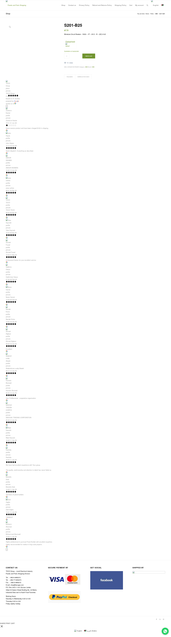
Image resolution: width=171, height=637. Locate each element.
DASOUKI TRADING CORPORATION (18, 417)
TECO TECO (10, 210)
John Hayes (10, 143)
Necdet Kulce (10, 319)
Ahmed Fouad (10, 252)
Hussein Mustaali (11, 390)
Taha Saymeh (10, 230)
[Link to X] (160, 619)
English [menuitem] (79, 631)
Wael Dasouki (10, 438)
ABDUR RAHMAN (12, 168)
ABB (86, 67)
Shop (8, 13)
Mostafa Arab (10, 487)
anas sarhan (10, 188)
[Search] (147, 5)
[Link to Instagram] (163, 619)
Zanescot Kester (11, 120)
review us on (10, 103)
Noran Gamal (10, 297)
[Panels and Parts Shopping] (16, 5)
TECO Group (10, 93)
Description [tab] (70, 77)
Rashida (8, 457)
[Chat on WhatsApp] (165, 631)
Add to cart (88, 56)
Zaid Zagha (9, 509)
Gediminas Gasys (12, 277)
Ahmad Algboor (11, 341)
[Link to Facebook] (156, 619)
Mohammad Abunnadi (13, 534)
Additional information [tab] (83, 77)
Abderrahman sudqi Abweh (15, 368)
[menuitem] (63, 5)
